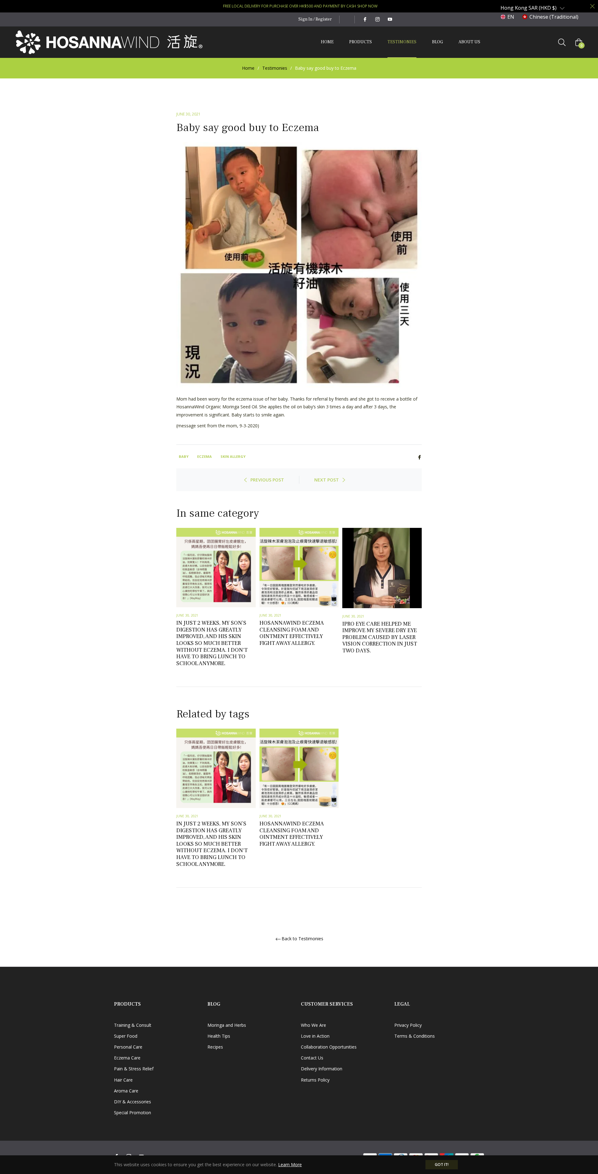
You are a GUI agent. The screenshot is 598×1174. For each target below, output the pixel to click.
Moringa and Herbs (226, 1025)
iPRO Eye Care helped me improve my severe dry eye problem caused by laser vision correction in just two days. (379, 637)
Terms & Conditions (414, 1036)
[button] (532, 7)
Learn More (290, 1164)
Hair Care (123, 1080)
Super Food (125, 1036)
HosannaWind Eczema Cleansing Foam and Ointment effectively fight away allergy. (291, 633)
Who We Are (313, 1025)
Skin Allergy (233, 456)
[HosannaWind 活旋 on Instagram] (377, 19)
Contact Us (312, 1058)
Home (248, 68)
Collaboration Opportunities (329, 1047)
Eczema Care (127, 1058)
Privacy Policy (408, 1025)
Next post (326, 480)
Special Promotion (132, 1112)
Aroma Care (126, 1091)
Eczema (204, 456)
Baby (183, 456)
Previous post (267, 480)
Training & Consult (132, 1025)
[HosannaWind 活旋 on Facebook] (364, 19)
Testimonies (274, 68)
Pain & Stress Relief (134, 1069)
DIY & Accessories (132, 1102)
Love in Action (315, 1036)
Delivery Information (321, 1069)
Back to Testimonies (302, 939)
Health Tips (218, 1036)
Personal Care (128, 1047)
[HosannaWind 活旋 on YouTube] (389, 19)
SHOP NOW (367, 6)
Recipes (215, 1047)
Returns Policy (315, 1080)
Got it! (441, 1164)
